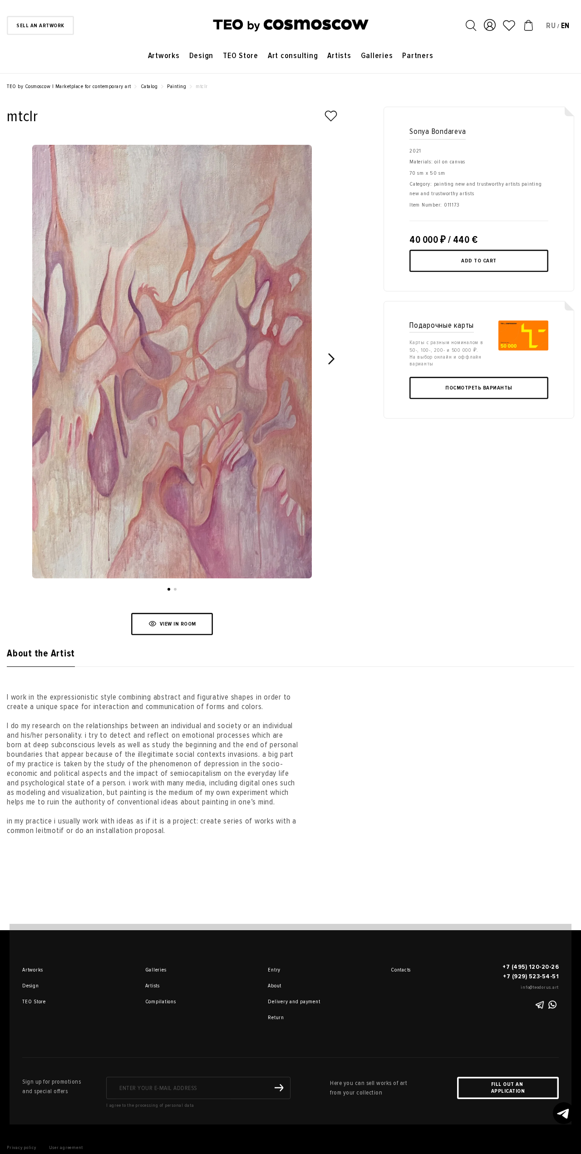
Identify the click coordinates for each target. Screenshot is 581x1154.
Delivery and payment (280, 1001)
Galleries (377, 55)
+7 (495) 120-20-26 (530, 967)
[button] (168, 589)
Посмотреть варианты (478, 388)
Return (276, 1017)
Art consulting (293, 55)
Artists (339, 55)
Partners (417, 55)
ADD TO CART (479, 260)
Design (201, 55)
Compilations (158, 1001)
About (274, 985)
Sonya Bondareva (437, 131)
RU (551, 25)
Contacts (401, 970)
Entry (274, 970)
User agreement (66, 1147)
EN (565, 25)
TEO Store (240, 55)
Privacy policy (21, 1147)
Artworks (164, 55)
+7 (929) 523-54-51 (531, 976)
